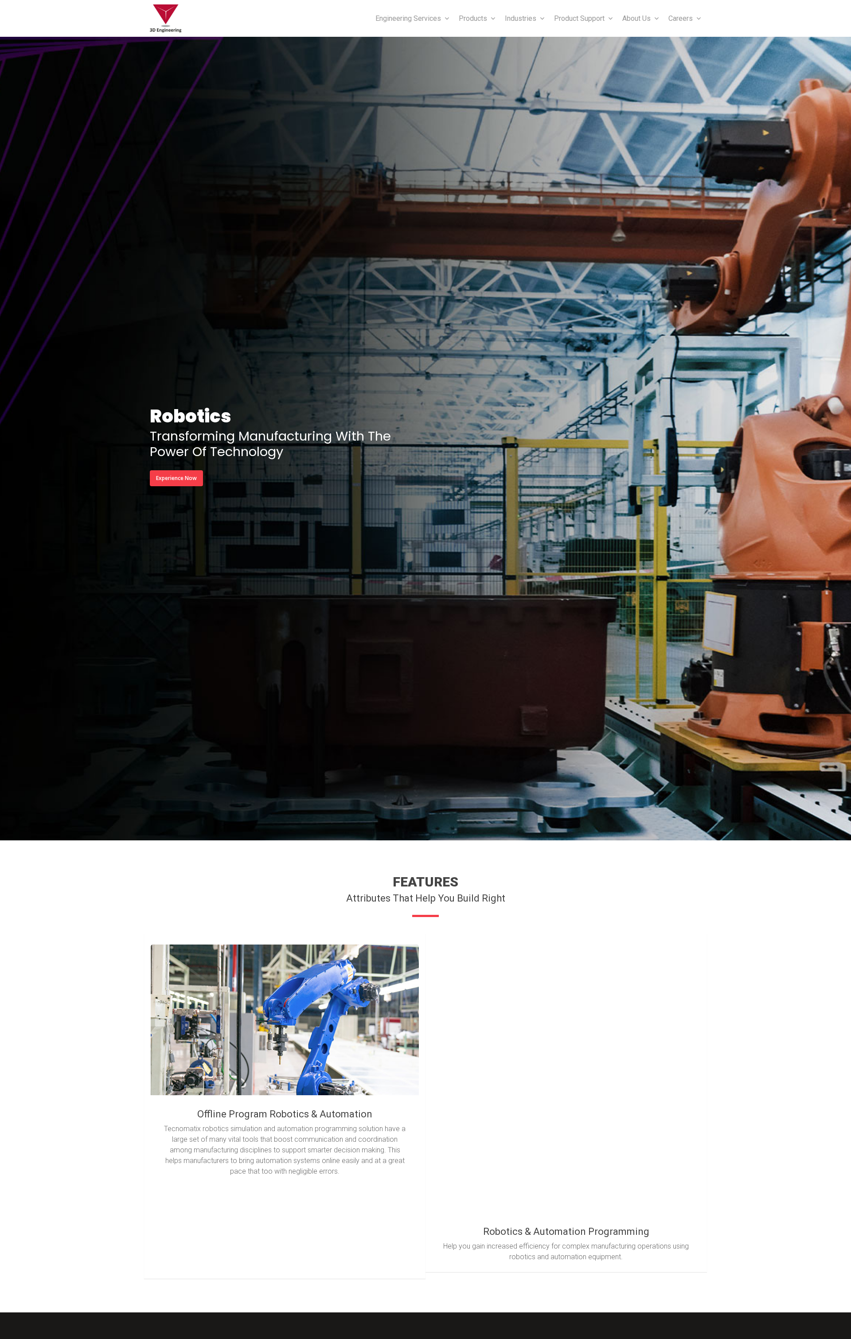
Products (473, 18)
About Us (636, 18)
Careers (680, 18)
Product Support (579, 18)
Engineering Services (408, 18)
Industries (520, 18)
